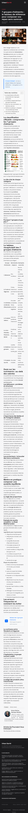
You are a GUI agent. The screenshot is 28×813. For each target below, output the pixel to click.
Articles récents (13, 707)
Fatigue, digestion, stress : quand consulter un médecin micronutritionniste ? (12, 772)
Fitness (4, 9)
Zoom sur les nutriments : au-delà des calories (14, 105)
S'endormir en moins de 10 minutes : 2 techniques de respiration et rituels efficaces (14, 787)
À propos (6, 707)
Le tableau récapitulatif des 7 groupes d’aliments (13, 101)
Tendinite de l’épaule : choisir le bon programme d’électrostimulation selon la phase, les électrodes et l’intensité (14, 764)
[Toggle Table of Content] (21, 93)
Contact (14, 812)
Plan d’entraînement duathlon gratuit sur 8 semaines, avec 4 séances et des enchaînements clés (14, 760)
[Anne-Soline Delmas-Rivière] (7, 714)
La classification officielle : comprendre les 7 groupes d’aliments (12, 96)
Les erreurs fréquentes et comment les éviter (12, 112)
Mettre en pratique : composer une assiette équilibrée (14, 108)
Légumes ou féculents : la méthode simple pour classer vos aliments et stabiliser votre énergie (12, 783)
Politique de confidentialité (19, 809)
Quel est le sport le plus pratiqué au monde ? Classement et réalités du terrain (12, 780)
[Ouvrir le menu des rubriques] (25, 2)
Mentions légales (7, 809)
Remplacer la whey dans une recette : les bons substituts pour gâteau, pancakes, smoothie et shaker (12, 756)
